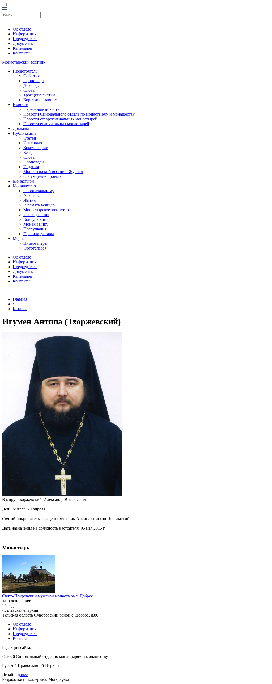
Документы (23, 43)
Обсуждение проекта (42, 176)
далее (23, 674)
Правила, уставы (38, 233)
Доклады (31, 85)
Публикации (24, 133)
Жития (29, 200)
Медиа (19, 238)
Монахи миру (35, 224)
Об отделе (22, 29)
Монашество (24, 186)
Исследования (36, 214)
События (31, 76)
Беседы (29, 152)
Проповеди (33, 80)
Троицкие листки (39, 95)
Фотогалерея (34, 248)
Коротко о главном (40, 100)
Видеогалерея (35, 243)
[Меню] (4, 9)
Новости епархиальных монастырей (56, 123)
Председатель (25, 38)
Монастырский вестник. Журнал (53, 171)
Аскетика (32, 195)
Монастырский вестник (23, 62)
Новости (20, 104)
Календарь (22, 48)
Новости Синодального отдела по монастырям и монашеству (79, 114)
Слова (29, 90)
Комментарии (35, 147)
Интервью (32, 143)
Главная (20, 299)
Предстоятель (25, 71)
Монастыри (23, 181)
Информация (24, 34)
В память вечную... (40, 205)
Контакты (22, 53)
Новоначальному (38, 190)
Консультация (35, 219)
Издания (31, 166)
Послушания (34, 229)
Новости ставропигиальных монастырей (60, 119)
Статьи (29, 138)
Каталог (20, 308)
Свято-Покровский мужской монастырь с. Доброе (47, 596)
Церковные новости (41, 109)
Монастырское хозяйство (46, 210)
